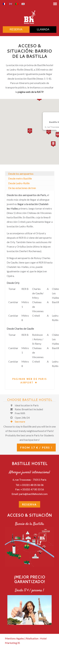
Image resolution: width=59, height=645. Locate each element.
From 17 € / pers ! (36, 447)
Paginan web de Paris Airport (29, 381)
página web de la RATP (30, 91)
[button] (53, 144)
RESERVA (16, 29)
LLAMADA (43, 29)
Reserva (29, 504)
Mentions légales (14, 638)
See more (20, 421)
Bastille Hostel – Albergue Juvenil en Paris (29, 17)
